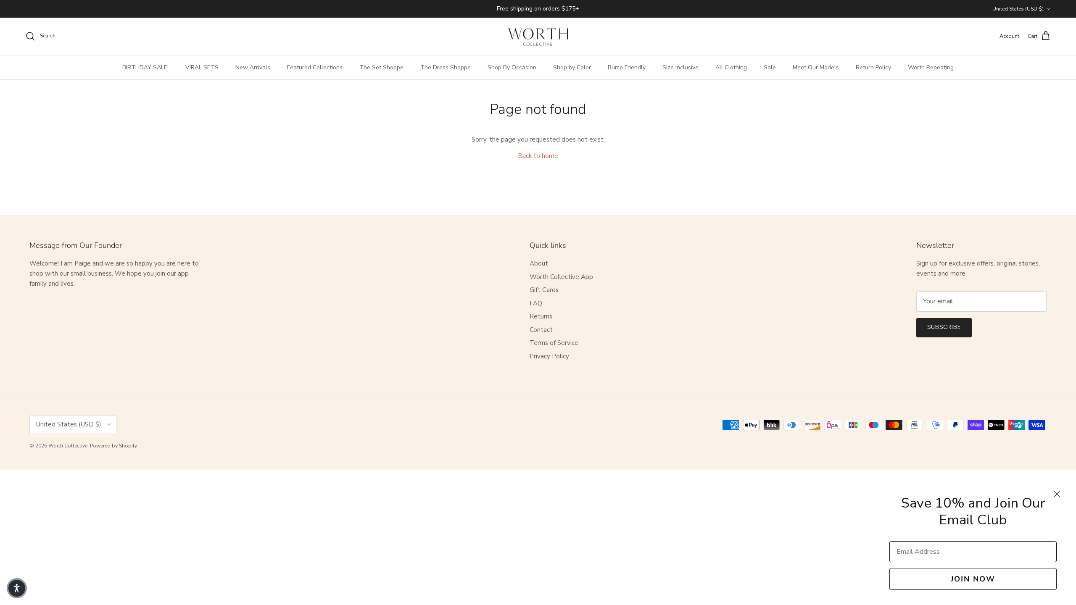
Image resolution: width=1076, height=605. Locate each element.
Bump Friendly (627, 67)
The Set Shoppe (381, 67)
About (539, 263)
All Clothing (731, 67)
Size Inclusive (680, 67)
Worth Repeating (931, 67)
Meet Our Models (816, 67)
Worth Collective (67, 445)
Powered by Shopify (113, 445)
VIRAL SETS (202, 67)
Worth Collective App (561, 277)
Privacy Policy (549, 356)
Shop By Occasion (512, 67)
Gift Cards (544, 290)
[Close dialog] (1057, 494)
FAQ (536, 303)
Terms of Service (554, 343)
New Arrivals (252, 67)
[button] (17, 588)
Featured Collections (315, 67)
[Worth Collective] (538, 36)
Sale (770, 67)
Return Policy (873, 67)
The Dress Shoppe (445, 67)
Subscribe (944, 327)
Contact (541, 330)
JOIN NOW (973, 579)
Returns (541, 316)
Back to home (538, 156)
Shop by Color (572, 67)
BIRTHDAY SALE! (145, 67)
